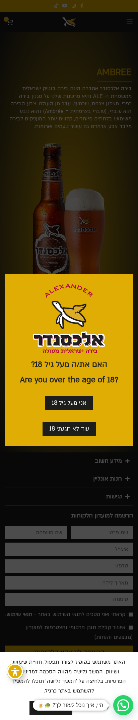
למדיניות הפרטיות (94, 708)
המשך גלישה (51, 707)
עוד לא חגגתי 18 (69, 429)
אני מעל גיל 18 (69, 403)
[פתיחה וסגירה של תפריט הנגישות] (15, 671)
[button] (123, 705)
